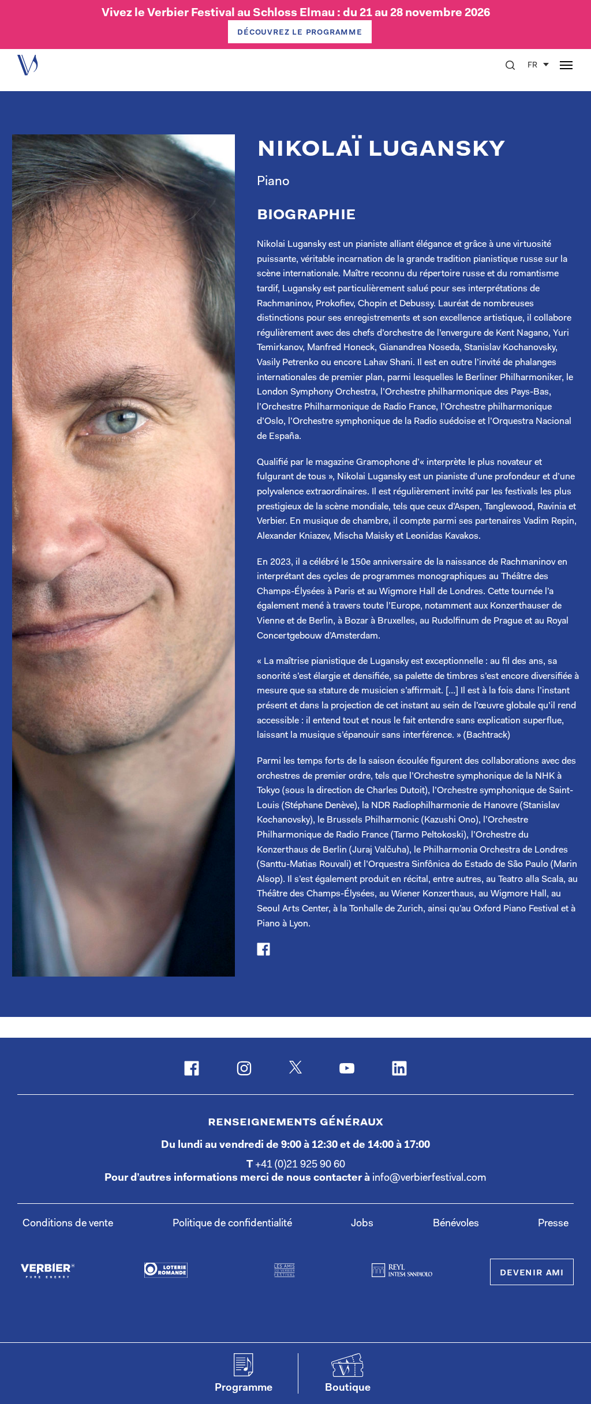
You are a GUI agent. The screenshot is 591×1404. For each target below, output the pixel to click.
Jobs (362, 1224)
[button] (510, 65)
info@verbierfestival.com (429, 1178)
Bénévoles (456, 1224)
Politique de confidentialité (232, 1224)
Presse (553, 1224)
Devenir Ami (532, 1273)
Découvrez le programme (299, 32)
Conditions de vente (68, 1224)
